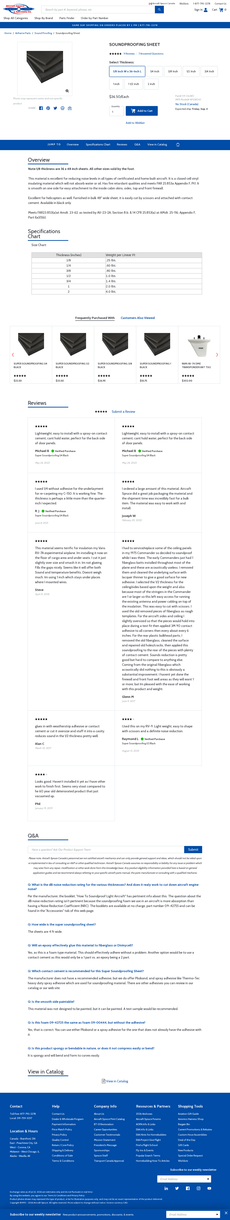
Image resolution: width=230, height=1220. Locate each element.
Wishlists (184, 3)
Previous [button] (13, 355)
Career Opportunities (105, 1129)
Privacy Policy (59, 1134)
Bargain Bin (184, 1124)
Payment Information (64, 1124)
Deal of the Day (186, 1140)
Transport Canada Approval (109, 1160)
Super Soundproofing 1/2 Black (72, 365)
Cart (219, 9)
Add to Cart (144, 110)
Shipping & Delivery (62, 1150)
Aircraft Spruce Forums (148, 1119)
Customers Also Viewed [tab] (138, 318)
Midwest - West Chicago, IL (25, 1151)
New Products (185, 1150)
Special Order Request (190, 1155)
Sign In (198, 9)
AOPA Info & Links (145, 1124)
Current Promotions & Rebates (195, 1129)
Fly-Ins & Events (145, 1150)
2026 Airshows (144, 1113)
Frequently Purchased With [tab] (95, 318)
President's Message (105, 1145)
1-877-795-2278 (201, 3)
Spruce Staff (101, 1155)
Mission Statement (104, 1140)
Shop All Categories (16, 18)
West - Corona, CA (20, 1147)
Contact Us (220, 3)
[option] (44, 69)
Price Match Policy (62, 1129)
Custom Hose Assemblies (192, 1134)
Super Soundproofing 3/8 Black (115, 365)
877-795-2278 (28, 1113)
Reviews (122, 144)
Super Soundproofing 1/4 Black (30, 365)
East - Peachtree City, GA (23, 1143)
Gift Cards (183, 1145)
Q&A (137, 144)
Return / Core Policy (63, 1145)
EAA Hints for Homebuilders (151, 1134)
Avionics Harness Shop (191, 1119)
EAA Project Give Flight (148, 1140)
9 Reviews (129, 53)
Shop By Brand (43, 18)
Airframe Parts (23, 33)
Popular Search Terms (148, 1155)
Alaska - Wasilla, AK (20, 1156)
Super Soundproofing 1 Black (155, 365)
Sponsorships (102, 1150)
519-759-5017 (24, 1118)
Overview (73, 144)
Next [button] (217, 355)
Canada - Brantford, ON (22, 1138)
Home (8, 33)
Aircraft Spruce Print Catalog (109, 1119)
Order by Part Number (94, 18)
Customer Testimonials (107, 1134)
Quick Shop (31, 381)
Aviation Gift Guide (188, 1113)
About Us (99, 1113)
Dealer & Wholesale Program (68, 1119)
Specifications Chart (98, 144)
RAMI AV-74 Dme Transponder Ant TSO (196, 365)
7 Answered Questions (151, 53)
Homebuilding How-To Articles (153, 1160)
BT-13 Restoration (104, 1124)
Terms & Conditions (63, 1160)
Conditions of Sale (62, 1155)
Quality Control (60, 1140)
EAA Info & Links (144, 1129)
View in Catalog (157, 144)
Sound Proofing (43, 33)
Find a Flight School (147, 1145)
